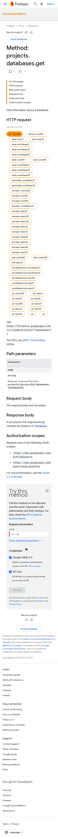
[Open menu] (5, 4)
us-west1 (36, 303)
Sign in (50, 3)
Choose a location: (14, 127)
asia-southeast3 (21, 175)
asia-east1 (17, 139)
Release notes (10, 759)
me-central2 (40, 257)
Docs (21, 26)
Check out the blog (12, 709)
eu (32, 313)
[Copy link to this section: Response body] (37, 415)
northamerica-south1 (23, 278)
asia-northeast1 (20, 144)
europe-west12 (20, 221)
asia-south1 (18, 159)
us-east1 (38, 293)
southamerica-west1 (23, 288)
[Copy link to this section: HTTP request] (34, 120)
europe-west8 (20, 247)
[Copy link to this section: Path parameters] (39, 354)
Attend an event (11, 729)
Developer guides (11, 674)
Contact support (11, 743)
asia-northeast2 (21, 149)
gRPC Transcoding (34, 340)
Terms (6, 824)
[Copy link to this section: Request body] (35, 399)
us (43, 313)
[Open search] (35, 4)
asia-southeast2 (21, 170)
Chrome (7, 795)
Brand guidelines (11, 764)
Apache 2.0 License (12, 645)
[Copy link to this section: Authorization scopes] (48, 436)
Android (7, 790)
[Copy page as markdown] (20, 71)
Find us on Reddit (11, 714)
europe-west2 (20, 226)
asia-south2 (40, 159)
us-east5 (35, 298)
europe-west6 (20, 242)
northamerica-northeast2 (26, 272)
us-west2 (17, 308)
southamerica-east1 (23, 283)
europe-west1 (19, 211)
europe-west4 (20, 236)
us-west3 (36, 308)
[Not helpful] (31, 32)
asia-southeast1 (21, 164)
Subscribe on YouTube (14, 724)
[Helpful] (26, 32)
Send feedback (18, 39)
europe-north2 (20, 200)
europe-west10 (20, 216)
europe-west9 (20, 252)
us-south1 (17, 303)
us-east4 (17, 298)
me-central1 (18, 257)
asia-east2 (38, 139)
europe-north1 (20, 195)
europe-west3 (20, 231)
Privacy (15, 824)
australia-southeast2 (23, 185)
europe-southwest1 (23, 206)
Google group (10, 754)
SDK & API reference (13, 679)
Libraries (7, 690)
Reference (33, 26)
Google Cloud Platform (14, 805)
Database (41, 426)
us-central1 (18, 293)
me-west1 (17, 262)
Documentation (14, 14)
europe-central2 (21, 190)
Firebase (10, 26)
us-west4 (17, 313)
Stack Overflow (10, 749)
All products (9, 810)
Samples (7, 685)
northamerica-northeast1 (26, 267)
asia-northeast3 (21, 154)
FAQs (5, 769)
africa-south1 (35, 134)
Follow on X (8, 719)
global (16, 134)
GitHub (6, 695)
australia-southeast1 (23, 180)
